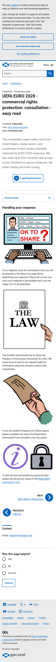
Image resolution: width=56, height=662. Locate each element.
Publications (16, 83)
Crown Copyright (9, 623)
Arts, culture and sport (18, 127)
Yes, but (12, 573)
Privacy (46, 623)
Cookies (42, 618)
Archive (20, 618)
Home (5, 83)
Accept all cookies (28, 37)
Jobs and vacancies (30, 623)
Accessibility (7, 618)
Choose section (12, 198)
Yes (10, 559)
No (9, 566)
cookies (14, 5)
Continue (9, 583)
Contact (31, 618)
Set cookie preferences (28, 53)
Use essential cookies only (28, 46)
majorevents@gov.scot (20, 535)
